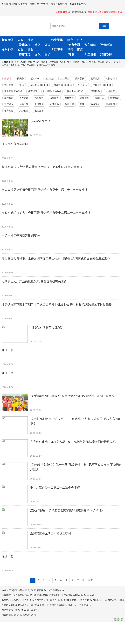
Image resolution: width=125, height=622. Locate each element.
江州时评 (7, 49)
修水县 (13, 64)
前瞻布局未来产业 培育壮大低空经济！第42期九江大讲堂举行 (42, 166)
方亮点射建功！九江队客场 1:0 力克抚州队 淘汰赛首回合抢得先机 (73, 441)
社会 (30, 40)
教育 (70, 40)
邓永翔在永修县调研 (15, 144)
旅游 (47, 54)
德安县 (109, 61)
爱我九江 (24, 44)
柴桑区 (76, 61)
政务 (20, 49)
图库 (80, 49)
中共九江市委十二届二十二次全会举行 (55, 487)
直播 (71, 54)
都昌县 (92, 61)
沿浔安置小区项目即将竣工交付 (50, 533)
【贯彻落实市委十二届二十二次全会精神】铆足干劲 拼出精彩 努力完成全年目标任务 (57, 304)
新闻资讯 (7, 40)
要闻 (20, 40)
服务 (30, 49)
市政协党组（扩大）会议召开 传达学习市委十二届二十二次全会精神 (46, 212)
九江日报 (90, 54)
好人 (80, 40)
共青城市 (53, 61)
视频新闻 (106, 44)
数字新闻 (90, 44)
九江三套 (7, 350)
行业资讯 (57, 40)
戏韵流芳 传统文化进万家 (46, 327)
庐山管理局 (33, 61)
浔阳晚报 (106, 54)
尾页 (90, 580)
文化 (38, 54)
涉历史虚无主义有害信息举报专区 (105, 12)
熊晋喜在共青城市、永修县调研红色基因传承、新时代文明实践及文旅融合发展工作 (56, 258)
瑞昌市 (44, 61)
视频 (70, 49)
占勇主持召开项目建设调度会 (21, 235)
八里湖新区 (65, 61)
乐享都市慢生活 (40, 121)
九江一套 (7, 556)
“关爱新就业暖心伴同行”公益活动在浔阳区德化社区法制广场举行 (72, 396)
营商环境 (24, 54)
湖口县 (84, 61)
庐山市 (100, 61)
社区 (38, 44)
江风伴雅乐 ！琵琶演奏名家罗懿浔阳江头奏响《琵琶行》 (67, 510)
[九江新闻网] (20, 26)
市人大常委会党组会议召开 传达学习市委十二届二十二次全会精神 (44, 189)
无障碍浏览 (61, 12)
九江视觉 (57, 49)
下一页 (80, 580)
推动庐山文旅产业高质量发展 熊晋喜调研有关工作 (34, 281)
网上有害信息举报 (77, 12)
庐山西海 (31, 64)
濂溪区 (14, 61)
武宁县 (5, 64)
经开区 (23, 61)
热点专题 (74, 44)
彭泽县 (21, 64)
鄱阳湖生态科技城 (46, 64)
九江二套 (7, 373)
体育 (47, 44)
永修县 (117, 61)
